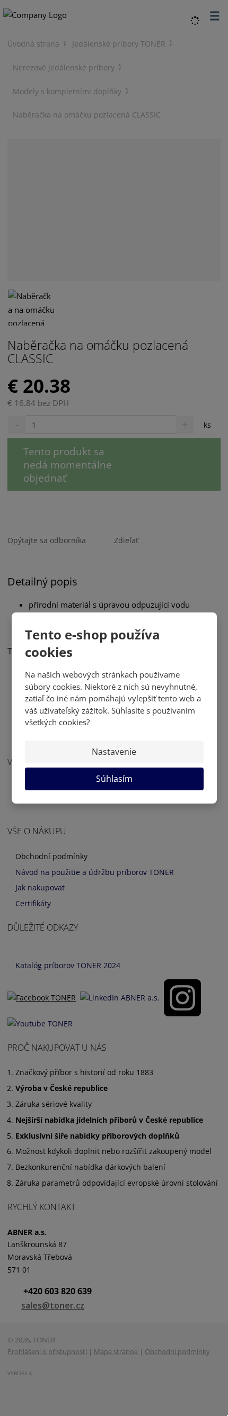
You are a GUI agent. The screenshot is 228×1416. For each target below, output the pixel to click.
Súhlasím (114, 778)
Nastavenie (114, 751)
